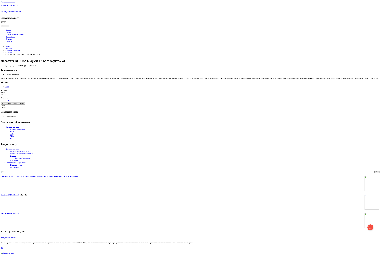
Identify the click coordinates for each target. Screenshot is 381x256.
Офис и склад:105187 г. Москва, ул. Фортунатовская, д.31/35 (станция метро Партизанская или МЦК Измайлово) (39, 176)
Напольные (14, 160)
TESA (12, 136)
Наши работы (10, 37)
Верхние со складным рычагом (20, 151)
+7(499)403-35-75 (9, 5)
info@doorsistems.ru (11, 11)
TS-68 (7, 87)
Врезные (13, 156)
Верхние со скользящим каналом (21, 153)
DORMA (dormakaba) (17, 129)
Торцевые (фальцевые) (22, 158)
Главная (7, 46)
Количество (5, 98)
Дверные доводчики (13, 50)
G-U (11, 138)
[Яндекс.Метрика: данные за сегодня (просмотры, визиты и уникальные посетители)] (7, 253)
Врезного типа (15, 167)
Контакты (9, 41)
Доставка (9, 39)
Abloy (12, 134)
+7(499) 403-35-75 (13, 195)
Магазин (8, 30)
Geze (12, 131)
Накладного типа (16, 165)
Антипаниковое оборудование (16, 163)
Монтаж (8, 32)
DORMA (9, 52)
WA (2, 248)
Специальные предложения (15, 34)
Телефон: (4, 195)
